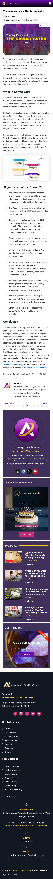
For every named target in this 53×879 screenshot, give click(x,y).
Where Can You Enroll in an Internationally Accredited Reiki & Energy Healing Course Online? (36, 576)
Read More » (29, 564)
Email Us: (26, 851)
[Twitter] (27, 714)
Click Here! (26, 654)
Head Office (26, 809)
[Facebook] (21, 714)
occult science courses (37, 367)
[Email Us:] (26, 847)
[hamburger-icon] (50, 3)
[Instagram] (15, 714)
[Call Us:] (26, 833)
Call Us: (26, 837)
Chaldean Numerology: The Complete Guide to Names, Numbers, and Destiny (36, 593)
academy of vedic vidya (13, 364)
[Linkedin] (39, 714)
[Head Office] (26, 804)
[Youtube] (33, 714)
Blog (13, 16)
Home (6, 16)
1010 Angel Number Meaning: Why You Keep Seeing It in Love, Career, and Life (36, 611)
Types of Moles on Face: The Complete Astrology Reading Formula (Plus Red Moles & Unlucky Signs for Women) (36, 559)
